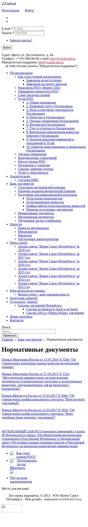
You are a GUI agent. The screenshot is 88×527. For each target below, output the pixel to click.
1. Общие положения (41, 102)
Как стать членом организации (39, 76)
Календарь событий (23, 298)
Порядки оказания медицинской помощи (47, 191)
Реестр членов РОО (31, 161)
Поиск (6, 327)
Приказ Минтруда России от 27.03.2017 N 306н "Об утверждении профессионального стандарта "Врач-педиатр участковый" (43, 399)
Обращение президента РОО (38, 91)
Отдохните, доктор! (23, 301)
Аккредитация (20, 176)
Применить (10, 335)
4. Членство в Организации (45, 117)
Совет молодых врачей (34, 95)
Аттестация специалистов (44, 198)
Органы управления (32, 154)
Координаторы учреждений (37, 158)
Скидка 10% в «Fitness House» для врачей (55, 313)
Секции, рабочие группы (35, 169)
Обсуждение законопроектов (38, 239)
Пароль (8, 33)
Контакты (17, 320)
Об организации (21, 73)
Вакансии (25, 235)
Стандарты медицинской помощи (41, 187)
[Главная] (9, 3)
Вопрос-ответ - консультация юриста (43, 294)
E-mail (7, 28)
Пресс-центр (18, 242)
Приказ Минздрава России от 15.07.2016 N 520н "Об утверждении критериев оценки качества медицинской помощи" (40, 363)
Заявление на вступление (44, 80)
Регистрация (10, 10)
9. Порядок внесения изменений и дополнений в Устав (50, 141)
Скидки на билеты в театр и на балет (52, 309)
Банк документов (22, 183)
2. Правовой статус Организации (49, 106)
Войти (29, 10)
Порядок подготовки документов (49, 209)
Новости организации (33, 228)
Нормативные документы (36, 213)
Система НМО (28, 180)
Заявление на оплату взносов (46, 84)
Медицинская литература (36, 217)
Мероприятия (27, 231)
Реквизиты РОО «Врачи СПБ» (39, 87)
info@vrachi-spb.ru (62, 58)
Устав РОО (25, 98)
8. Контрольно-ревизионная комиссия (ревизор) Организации (52, 133)
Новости (16, 224)
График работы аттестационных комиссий (55, 206)
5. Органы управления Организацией (52, 121)
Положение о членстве (34, 165)
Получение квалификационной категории (47, 194)
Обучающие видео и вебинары (39, 220)
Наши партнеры (21, 316)
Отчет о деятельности (33, 172)
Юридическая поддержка (27, 290)
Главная (7, 339)
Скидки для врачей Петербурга (39, 305)
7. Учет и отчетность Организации (50, 128)
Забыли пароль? (21, 40)
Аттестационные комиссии (45, 202)
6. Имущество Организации (45, 124)
